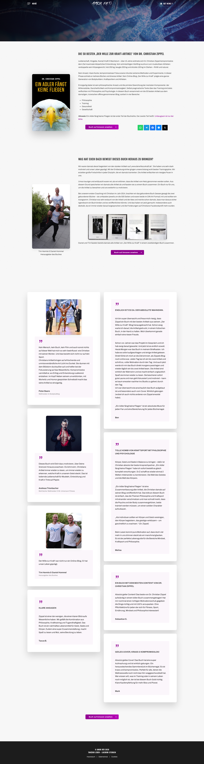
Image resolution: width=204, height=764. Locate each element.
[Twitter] (165, 127)
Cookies (114, 757)
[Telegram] (146, 127)
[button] (32, 3)
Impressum (91, 757)
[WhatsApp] (140, 127)
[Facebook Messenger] (159, 127)
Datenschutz (103, 757)
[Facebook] (152, 127)
